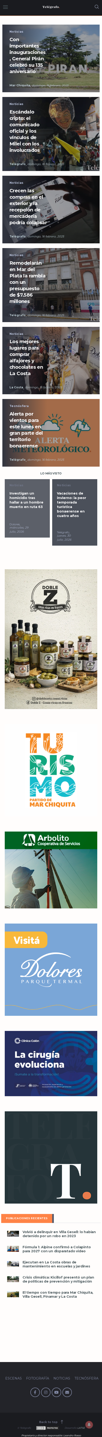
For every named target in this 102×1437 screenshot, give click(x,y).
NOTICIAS (61, 1378)
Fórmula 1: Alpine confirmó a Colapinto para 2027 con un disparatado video (57, 1249)
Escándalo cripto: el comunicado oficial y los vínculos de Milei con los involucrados (24, 131)
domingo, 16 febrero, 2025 (50, 85)
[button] (13, 1234)
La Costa (16, 387)
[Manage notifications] (89, 1424)
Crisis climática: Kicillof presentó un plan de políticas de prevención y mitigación (58, 1279)
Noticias (16, 31)
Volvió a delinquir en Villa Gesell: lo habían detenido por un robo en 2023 (59, 1234)
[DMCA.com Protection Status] (47, 1427)
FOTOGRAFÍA (37, 1378)
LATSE (81, 1427)
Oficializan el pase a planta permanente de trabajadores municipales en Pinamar (73, 504)
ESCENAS (13, 1378)
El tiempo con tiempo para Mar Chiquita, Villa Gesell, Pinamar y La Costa (58, 1295)
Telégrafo (17, 164)
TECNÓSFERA (86, 1378)
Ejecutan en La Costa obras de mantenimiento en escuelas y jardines (56, 1264)
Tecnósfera (19, 406)
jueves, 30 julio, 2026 (16, 537)
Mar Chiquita (19, 85)
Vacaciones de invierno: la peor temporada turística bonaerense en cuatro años (24, 504)
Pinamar (63, 532)
